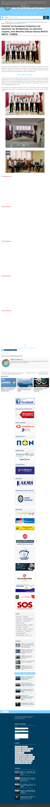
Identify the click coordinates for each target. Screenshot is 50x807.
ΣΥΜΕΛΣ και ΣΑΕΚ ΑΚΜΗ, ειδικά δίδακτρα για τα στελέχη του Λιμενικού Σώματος (8, 390)
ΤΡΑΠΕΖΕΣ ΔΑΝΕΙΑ (20, 635)
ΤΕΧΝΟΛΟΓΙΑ (28, 631)
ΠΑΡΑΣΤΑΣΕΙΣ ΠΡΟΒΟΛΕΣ (21, 625)
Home (3, 22)
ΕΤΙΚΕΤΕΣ (32, 673)
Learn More (23, 6)
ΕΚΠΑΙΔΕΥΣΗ (18, 750)
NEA (15, 22)
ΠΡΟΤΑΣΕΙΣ (25, 627)
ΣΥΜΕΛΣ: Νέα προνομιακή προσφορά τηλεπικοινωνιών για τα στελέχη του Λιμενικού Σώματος (27, 684)
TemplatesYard (23, 805)
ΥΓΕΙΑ (27, 635)
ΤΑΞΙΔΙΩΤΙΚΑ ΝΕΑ (20, 631)
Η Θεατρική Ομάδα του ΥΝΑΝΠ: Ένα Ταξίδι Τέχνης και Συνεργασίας (40, 390)
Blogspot (29, 805)
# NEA (15, 350)
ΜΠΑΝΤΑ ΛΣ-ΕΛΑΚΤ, (12, 36)
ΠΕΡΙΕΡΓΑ (30, 625)
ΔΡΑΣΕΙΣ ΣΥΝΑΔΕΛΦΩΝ (28, 618)
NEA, (17, 36)
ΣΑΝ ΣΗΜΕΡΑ (19, 629)
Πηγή (25, 344)
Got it (28, 6)
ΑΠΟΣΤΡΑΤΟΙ (19, 616)
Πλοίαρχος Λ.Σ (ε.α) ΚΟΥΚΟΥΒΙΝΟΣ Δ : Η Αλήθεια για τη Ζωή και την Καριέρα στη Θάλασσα (27, 791)
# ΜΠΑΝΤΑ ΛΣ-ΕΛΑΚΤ (9, 350)
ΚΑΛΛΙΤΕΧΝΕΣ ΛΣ (26, 750)
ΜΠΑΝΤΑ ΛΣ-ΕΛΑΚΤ (9, 22)
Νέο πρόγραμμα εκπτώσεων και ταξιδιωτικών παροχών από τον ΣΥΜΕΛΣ (24, 390)
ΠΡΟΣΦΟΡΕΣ (19, 627)
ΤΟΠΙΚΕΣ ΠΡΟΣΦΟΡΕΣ (21, 633)
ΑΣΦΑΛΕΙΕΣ (25, 616)
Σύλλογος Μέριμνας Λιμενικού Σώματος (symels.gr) (25, 347)
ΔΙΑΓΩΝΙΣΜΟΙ (19, 618)
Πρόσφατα (18, 673)
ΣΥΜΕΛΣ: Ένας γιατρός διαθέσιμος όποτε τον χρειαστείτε (26, 657)
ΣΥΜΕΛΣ (25, 629)
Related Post (4, 376)
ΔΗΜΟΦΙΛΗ (25, 673)
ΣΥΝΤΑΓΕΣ (30, 629)
